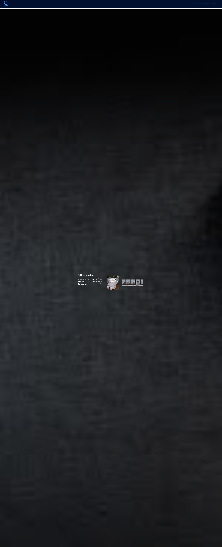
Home (195, 3)
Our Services (206, 3)
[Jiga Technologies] (5, 3)
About (199, 3)
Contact (214, 3)
